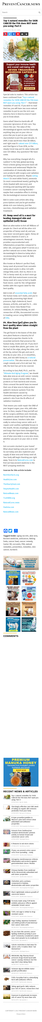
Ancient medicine (10, 538)
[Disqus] (21, 668)
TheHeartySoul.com (11, 484)
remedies (27, 547)
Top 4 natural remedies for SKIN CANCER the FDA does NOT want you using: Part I (20, 100)
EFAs (7, 318)
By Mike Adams (24, 964)
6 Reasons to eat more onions (22, 844)
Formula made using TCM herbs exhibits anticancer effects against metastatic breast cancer (24, 903)
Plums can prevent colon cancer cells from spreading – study (23, 851)
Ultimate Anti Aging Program (16, 373)
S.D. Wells (17, 30)
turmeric (14, 550)
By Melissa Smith (25, 846)
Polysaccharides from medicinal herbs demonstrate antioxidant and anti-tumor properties (24, 872)
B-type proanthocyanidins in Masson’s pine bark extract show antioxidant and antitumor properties (23, 821)
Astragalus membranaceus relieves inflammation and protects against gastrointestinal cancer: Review (24, 861)
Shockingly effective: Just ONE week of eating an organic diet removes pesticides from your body (24, 809)
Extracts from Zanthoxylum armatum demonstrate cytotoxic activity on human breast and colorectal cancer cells (23, 834)
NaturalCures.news (11, 502)
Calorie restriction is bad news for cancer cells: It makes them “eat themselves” (24, 947)
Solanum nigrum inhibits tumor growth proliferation (23, 970)
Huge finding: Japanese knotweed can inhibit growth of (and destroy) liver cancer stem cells (24, 923)
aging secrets (23, 536)
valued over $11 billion (28, 143)
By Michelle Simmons (26, 855)
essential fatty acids (23, 293)
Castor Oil (7, 544)
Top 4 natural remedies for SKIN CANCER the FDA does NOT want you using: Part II (24, 798)
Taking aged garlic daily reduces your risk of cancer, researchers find (25, 987)
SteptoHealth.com (11, 489)
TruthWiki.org (9, 498)
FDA (23, 544)
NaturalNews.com (10, 493)
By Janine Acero (24, 866)
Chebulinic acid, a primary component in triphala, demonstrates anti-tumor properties (25, 883)
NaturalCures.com (25, 460)
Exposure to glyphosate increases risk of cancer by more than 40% (24, 996)
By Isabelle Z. (24, 940)
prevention (17, 547)
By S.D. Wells (23, 802)
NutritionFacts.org (11, 475)
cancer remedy (26, 541)
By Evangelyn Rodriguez (27, 826)
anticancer (23, 538)
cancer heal (14, 541)
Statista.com (8, 507)
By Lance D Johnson (25, 813)
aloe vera (33, 536)
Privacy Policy (21, 1014)
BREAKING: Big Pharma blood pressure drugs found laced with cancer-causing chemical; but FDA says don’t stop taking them (24, 959)
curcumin (16, 544)
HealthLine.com (10, 479)
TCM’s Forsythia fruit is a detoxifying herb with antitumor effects (24, 979)
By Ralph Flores (24, 839)
